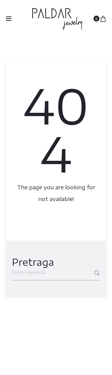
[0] (103, 18)
